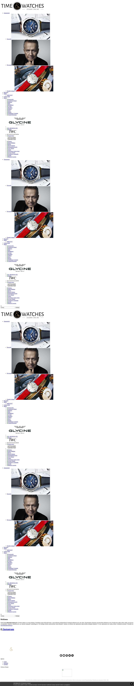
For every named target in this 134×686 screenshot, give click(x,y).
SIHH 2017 (10, 95)
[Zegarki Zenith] (9, 155)
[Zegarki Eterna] (9, 112)
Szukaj (17, 307)
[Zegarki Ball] (8, 103)
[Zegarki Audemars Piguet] (12, 100)
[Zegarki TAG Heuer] (10, 148)
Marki (5, 98)
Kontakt (6, 664)
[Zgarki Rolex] (9, 144)
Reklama (6, 663)
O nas (5, 661)
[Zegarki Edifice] (9, 109)
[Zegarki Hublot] (9, 129)
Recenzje (6, 92)
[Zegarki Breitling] (9, 107)
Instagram (8, 629)
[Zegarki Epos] (9, 110)
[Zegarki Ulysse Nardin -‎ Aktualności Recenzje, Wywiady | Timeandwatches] (11, 152)
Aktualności (7, 13)
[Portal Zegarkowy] (61, 656)
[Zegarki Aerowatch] (10, 99)
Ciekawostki (7, 96)
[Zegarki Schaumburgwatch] (12, 147)
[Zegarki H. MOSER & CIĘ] (12, 128)
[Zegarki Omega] (9, 141)
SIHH (5, 93)
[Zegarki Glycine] (20, 126)
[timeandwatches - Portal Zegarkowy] (64, 656)
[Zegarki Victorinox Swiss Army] (13, 151)
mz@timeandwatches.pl (6, 625)
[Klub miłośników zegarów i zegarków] (67, 673)
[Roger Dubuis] (11, 145)
